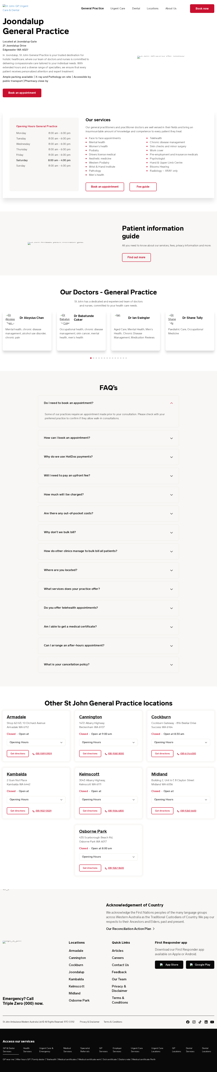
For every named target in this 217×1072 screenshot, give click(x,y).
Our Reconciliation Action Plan (128, 929)
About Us (171, 8)
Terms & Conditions (120, 1000)
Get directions (18, 754)
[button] (108, 403)
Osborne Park (79, 1000)
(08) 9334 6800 (116, 811)
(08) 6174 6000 (188, 754)
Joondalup (76, 972)
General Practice (92, 8)
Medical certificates (67, 1059)
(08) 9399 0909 (44, 754)
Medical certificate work (89, 1059)
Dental (136, 8)
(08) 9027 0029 (44, 811)
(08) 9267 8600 (116, 868)
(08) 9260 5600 (188, 811)
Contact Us (120, 965)
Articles (117, 951)
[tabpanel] (27, 331)
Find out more (136, 257)
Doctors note (124, 1059)
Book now (202, 8)
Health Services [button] (27, 1050)
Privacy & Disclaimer (119, 988)
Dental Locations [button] (206, 1050)
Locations (153, 8)
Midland (75, 993)
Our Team (119, 979)
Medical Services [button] (67, 1050)
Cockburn (76, 965)
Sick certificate (110, 1059)
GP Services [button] (103, 1050)
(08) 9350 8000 (116, 754)
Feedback (119, 972)
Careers (118, 958)
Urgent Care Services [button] (137, 1050)
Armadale (76, 951)
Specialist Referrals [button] (85, 1050)
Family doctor (38, 1059)
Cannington (77, 958)
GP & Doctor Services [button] (9, 1050)
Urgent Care (118, 8)
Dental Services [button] (190, 1050)
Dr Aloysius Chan (32, 318)
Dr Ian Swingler (139, 318)
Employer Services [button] (117, 1050)
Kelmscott (76, 986)
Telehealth (51, 1059)
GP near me (8, 1059)
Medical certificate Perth (143, 1059)
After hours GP (23, 1059)
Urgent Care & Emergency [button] (46, 1050)
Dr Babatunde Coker (84, 318)
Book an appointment (22, 93)
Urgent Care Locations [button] (157, 1050)
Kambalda (76, 979)
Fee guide (143, 187)
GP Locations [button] (176, 1050)
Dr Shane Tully (192, 318)
